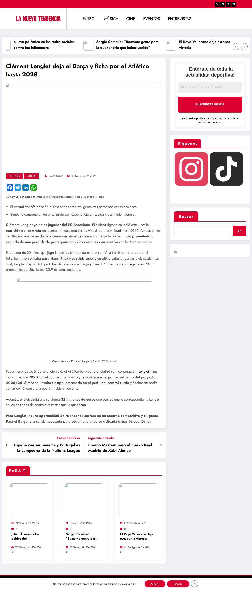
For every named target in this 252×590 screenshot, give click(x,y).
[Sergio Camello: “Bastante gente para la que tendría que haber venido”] (84, 501)
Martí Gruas (56, 176)
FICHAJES (14, 176)
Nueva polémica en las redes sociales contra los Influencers (40, 44)
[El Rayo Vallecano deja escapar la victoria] (138, 501)
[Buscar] (239, 231)
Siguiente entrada (101, 438)
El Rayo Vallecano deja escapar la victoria (203, 44)
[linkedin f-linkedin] (233, 4)
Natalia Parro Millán (27, 523)
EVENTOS (151, 19)
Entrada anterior (68, 438)
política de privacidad (209, 118)
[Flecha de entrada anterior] (7, 445)
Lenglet (143, 371)
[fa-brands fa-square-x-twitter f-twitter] (222, 4)
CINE (130, 19)
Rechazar (178, 584)
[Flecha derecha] (244, 46)
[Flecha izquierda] (236, 46)
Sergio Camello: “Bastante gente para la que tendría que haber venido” (124, 44)
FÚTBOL (89, 19)
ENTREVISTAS (179, 19)
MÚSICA (111, 19)
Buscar (186, 216)
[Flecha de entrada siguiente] (161, 445)
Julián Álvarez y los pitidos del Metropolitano (25, 536)
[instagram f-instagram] (217, 4)
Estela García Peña (81, 523)
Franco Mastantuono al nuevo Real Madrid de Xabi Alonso (120, 447)
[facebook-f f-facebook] (228, 4)
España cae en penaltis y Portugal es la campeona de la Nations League (47, 447)
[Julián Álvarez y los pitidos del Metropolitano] (29, 501)
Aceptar (154, 584)
